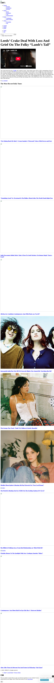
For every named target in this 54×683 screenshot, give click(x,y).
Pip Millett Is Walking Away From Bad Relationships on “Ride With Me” (22, 548)
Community (8, 18)
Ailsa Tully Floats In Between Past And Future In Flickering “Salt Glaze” (22, 667)
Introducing (8, 8)
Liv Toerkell (4, 80)
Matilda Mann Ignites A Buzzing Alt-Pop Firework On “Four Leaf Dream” (22, 485)
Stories (4, 10)
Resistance (8, 13)
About (4, 20)
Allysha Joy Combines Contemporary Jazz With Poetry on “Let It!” (20, 314)
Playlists (8, 6)
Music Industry (9, 19)
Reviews (8, 9)
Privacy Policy (17, 672)
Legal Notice (10, 672)
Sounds (5, 5)
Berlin (4, 16)
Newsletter (8, 22)
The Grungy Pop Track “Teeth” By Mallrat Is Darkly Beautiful (19, 428)
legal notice (30, 679)
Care (7, 14)
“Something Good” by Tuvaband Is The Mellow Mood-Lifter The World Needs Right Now (27, 198)
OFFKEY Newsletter (44, 679)
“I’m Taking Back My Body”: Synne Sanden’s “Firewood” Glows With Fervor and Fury (26, 141)
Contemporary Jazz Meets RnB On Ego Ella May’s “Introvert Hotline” (21, 610)
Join (7, 23)
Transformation (9, 15)
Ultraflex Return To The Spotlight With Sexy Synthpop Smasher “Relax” (22, 553)
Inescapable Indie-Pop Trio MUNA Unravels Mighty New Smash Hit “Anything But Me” (26, 371)
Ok (1, 681)
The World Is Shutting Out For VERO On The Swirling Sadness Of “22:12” (23, 490)
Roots (7, 11)
